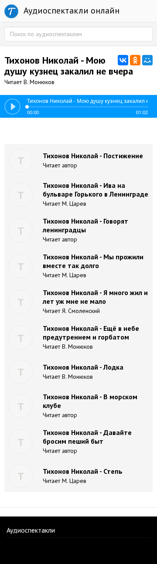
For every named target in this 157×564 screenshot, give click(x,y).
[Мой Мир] (147, 60)
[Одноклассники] (135, 60)
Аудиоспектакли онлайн (70, 10)
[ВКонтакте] (123, 60)
